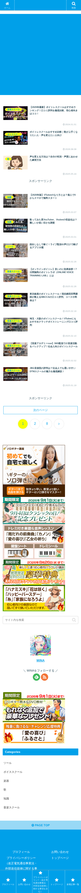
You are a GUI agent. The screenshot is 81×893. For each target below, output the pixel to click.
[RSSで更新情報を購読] (44, 677)
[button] (72, 626)
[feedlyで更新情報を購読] (36, 677)
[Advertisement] (40, 54)
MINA (41, 660)
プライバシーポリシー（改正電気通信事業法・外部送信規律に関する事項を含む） (21, 865)
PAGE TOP (42, 825)
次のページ (40, 410)
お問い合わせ (60, 851)
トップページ (60, 858)
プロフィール (21, 851)
